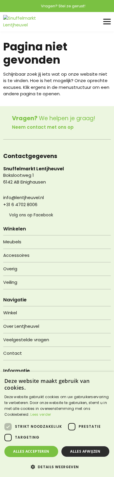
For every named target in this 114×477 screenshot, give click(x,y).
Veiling (10, 282)
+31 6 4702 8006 (20, 204)
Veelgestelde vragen (26, 340)
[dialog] (57, 424)
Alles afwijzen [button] (85, 451)
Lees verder (40, 414)
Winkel (10, 313)
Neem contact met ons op (43, 127)
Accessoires (16, 255)
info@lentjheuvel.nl (23, 197)
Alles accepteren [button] (31, 451)
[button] (57, 466)
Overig (10, 269)
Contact (12, 353)
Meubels (12, 242)
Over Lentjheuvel (21, 326)
